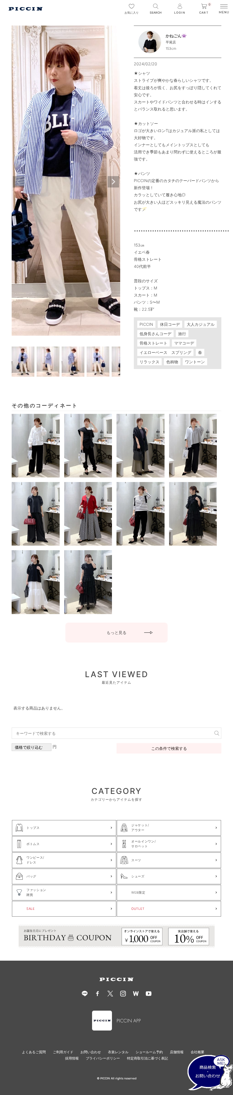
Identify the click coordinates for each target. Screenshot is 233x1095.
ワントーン (195, 361)
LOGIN (179, 12)
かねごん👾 (176, 35)
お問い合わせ (90, 1052)
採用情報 (72, 1058)
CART (205, 9)
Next (113, 181)
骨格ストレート (153, 343)
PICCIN (146, 324)
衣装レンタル (118, 1052)
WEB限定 (138, 892)
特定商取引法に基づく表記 (147, 1058)
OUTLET (138, 909)
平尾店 (171, 42)
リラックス (149, 361)
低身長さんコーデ (155, 333)
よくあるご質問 (34, 1052)
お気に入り (131, 12)
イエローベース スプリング (165, 352)
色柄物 (172, 361)
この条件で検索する (169, 748)
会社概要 (197, 1052)
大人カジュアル (201, 324)
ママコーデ (184, 343)
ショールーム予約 (149, 1052)
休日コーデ (170, 324)
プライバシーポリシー (103, 1058)
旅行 (182, 333)
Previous (18, 181)
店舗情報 (177, 1052)
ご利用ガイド (63, 1052)
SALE (30, 909)
